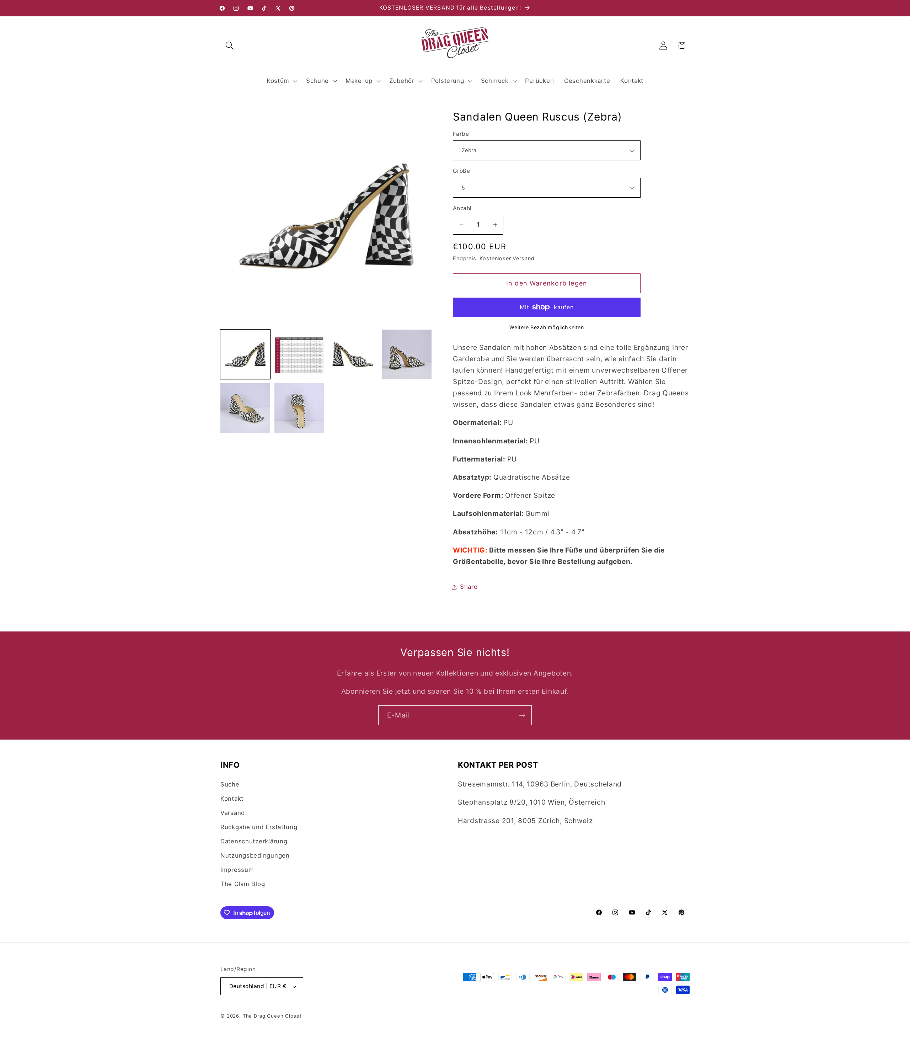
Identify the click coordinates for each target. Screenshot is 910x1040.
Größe (461, 170)
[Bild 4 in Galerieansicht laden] (407, 354)
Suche (230, 784)
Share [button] (469, 586)
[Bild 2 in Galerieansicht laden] (299, 354)
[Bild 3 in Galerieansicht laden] (353, 354)
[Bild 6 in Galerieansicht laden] (299, 408)
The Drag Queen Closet (272, 1016)
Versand (232, 812)
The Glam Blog (242, 883)
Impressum (237, 869)
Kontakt (231, 798)
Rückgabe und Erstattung (259, 827)
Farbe (461, 133)
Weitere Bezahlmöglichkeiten (546, 327)
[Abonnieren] (522, 715)
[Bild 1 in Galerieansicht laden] (245, 354)
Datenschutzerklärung (253, 841)
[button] (229, 45)
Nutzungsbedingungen (255, 855)
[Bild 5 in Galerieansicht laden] (245, 408)
